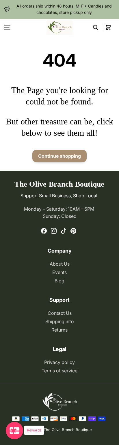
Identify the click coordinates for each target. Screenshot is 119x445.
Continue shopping (59, 156)
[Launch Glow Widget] (14, 430)
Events (59, 272)
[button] (7, 27)
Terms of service (59, 371)
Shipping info (59, 321)
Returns (59, 330)
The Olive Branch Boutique (68, 429)
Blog (59, 281)
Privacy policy (59, 362)
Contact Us (60, 313)
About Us (60, 264)
